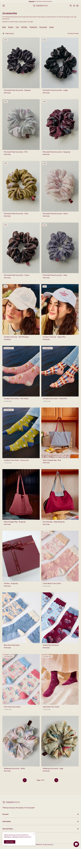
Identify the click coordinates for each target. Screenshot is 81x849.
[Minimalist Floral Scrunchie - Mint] (21, 124)
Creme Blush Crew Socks (52, 583)
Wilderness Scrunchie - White (14, 768)
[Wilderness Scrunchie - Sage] (60, 741)
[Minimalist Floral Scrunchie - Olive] (21, 186)
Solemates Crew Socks (51, 707)
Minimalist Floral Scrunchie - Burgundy (56, 152)
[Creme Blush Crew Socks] (60, 556)
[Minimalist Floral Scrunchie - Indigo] (60, 63)
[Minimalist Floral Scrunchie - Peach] (60, 186)
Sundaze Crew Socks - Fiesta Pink (55, 398)
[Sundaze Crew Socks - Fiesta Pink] (60, 371)
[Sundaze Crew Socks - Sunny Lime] (21, 432)
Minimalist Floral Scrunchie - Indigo (55, 90)
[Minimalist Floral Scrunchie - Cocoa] (21, 248)
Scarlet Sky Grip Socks (51, 645)
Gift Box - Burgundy (11, 583)
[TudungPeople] (40, 5)
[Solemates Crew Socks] (60, 679)
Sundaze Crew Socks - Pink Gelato (16, 398)
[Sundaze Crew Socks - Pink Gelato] (21, 371)
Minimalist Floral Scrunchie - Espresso (17, 90)
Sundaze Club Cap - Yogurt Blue (54, 337)
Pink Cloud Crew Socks (12, 707)
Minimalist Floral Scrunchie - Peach (55, 214)
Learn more (10, 842)
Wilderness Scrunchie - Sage (53, 768)
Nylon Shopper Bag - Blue (52, 460)
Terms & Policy (7, 829)
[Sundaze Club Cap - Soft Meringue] (21, 309)
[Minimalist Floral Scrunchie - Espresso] (21, 63)
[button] (71, 5)
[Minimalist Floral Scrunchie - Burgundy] (60, 124)
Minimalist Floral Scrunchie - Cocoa (16, 275)
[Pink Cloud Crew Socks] (21, 679)
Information (6, 821)
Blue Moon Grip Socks (11, 645)
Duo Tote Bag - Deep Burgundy (54, 522)
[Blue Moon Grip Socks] (21, 617)
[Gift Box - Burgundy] (21, 556)
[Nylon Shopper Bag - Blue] (60, 432)
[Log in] (74, 5)
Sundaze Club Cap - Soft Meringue (16, 337)
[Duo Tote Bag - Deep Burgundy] (60, 494)
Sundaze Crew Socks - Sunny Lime (16, 460)
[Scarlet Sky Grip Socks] (60, 617)
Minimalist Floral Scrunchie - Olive (16, 214)
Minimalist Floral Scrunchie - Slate (55, 275)
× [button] (33, 834)
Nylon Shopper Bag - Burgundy (15, 522)
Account (5, 814)
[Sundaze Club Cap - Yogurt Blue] (60, 309)
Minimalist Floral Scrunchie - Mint (16, 152)
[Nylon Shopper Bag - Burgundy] (21, 494)
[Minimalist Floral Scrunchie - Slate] (60, 248)
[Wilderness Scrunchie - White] (21, 741)
